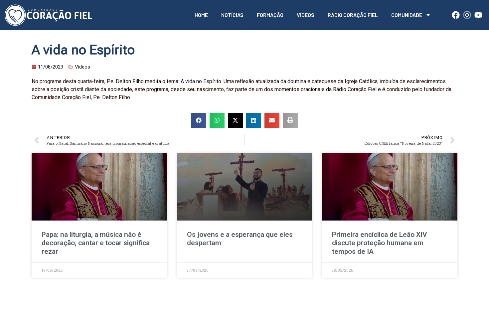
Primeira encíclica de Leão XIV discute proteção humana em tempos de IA (379, 243)
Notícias (232, 15)
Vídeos (305, 15)
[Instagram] (467, 15)
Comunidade (406, 15)
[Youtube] (478, 15)
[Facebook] (456, 15)
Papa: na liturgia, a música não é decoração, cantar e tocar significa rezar (96, 243)
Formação (270, 15)
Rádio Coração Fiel (353, 15)
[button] (198, 120)
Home (201, 15)
